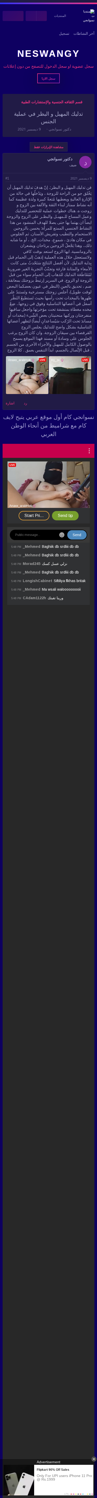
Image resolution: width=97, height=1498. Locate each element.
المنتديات (60, 16)
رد (25, 403)
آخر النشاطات (83, 33)
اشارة (10, 403)
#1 (7, 178)
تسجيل (64, 33)
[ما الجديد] (18, 16)
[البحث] (8, 16)
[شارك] (14, 178)
